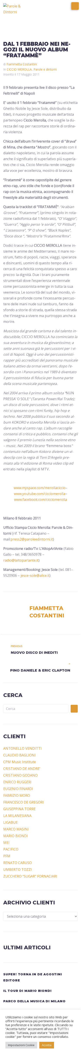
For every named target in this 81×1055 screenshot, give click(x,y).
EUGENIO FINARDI (18, 788)
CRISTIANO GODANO (20, 775)
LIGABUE (10, 822)
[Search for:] (35, 708)
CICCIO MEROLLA (19, 69)
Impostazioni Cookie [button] (21, 1045)
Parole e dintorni (45, 69)
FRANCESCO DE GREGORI (23, 802)
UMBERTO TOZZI (17, 869)
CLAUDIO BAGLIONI (19, 755)
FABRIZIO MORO (16, 795)
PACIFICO (10, 849)
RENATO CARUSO (17, 862)
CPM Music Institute (19, 761)
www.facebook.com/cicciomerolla (40, 499)
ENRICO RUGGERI (17, 782)
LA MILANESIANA (17, 815)
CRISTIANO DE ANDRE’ (21, 768)
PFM (6, 856)
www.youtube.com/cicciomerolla (39, 493)
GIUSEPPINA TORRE (19, 809)
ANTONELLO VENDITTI (22, 748)
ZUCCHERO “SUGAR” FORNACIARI (30, 876)
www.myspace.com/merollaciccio (39, 487)
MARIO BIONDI (15, 835)
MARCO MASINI (16, 829)
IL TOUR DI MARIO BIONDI (27, 991)
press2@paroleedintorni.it (32, 539)
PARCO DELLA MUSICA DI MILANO (34, 1001)
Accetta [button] (46, 1045)
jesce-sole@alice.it (35, 575)
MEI (6, 842)
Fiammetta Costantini (21, 64)
